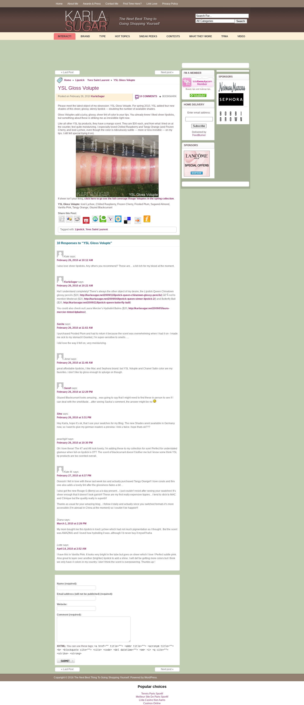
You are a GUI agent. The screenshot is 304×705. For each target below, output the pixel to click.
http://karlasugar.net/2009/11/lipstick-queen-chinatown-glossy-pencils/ (121, 295)
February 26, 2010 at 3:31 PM (74, 417)
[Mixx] (86, 220)
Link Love (151, 3)
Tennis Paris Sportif (152, 693)
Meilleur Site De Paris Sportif (152, 696)
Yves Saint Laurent (98, 80)
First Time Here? (132, 3)
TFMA (224, 36)
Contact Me (111, 3)
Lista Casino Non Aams (152, 700)
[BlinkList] (138, 220)
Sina (59, 413)
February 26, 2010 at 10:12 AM (75, 260)
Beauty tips (190, 89)
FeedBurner (199, 135)
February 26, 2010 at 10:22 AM (75, 285)
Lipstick (80, 80)
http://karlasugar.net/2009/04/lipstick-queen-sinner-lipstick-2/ (119, 298)
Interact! (64, 36)
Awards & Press (92, 3)
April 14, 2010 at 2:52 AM (71, 548)
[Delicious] (127, 220)
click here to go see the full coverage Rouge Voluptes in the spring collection (129, 198)
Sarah (67, 388)
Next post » (167, 72)
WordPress (150, 677)
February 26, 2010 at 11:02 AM (75, 327)
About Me (72, 3)
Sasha (60, 324)
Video (241, 36)
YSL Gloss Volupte (124, 80)
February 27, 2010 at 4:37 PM (74, 475)
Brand (85, 36)
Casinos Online (152, 703)
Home (59, 3)
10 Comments (148, 96)
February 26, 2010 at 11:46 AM (75, 362)
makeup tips (205, 89)
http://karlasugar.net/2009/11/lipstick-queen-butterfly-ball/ (96, 302)
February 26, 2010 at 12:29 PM (75, 391)
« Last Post (67, 72)
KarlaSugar (98, 96)
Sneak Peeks (148, 36)
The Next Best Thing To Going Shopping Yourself (101, 677)
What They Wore (200, 36)
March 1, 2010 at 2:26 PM (71, 523)
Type (102, 36)
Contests (173, 36)
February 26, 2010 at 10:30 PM (75, 442)
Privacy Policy (170, 3)
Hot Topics (122, 36)
